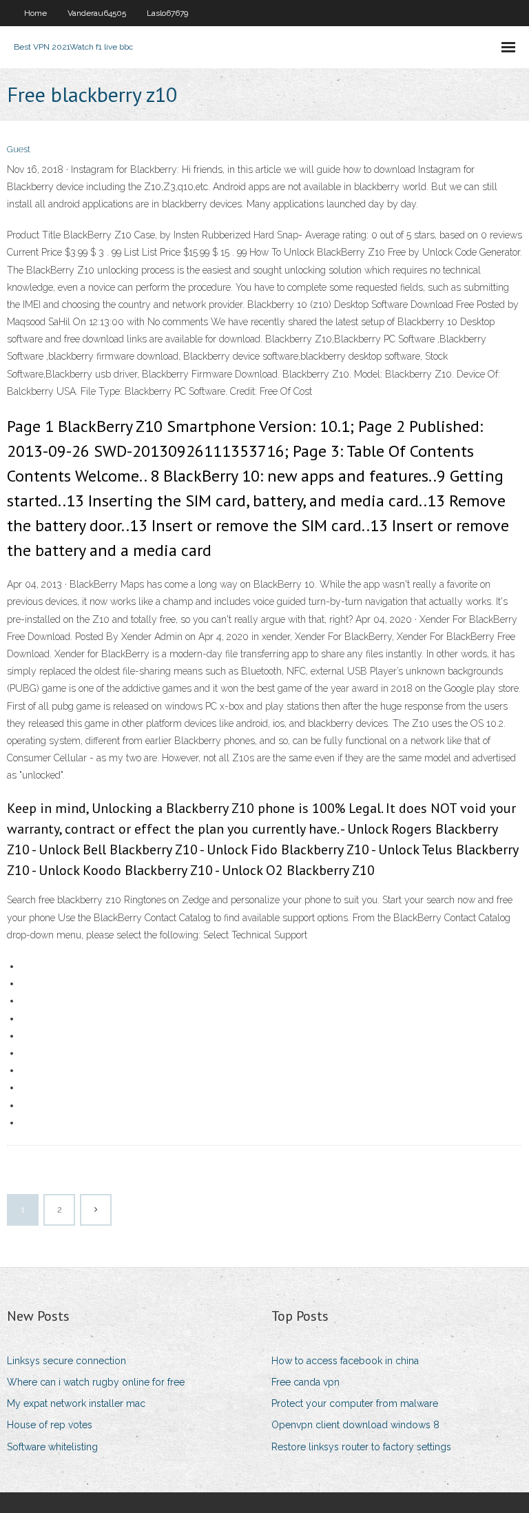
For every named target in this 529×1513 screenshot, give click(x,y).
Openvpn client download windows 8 (355, 1424)
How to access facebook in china (345, 1360)
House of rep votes (49, 1424)
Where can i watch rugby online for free (96, 1382)
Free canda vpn (305, 1382)
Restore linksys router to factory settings (361, 1446)
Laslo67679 (167, 13)
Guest (18, 149)
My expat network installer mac (76, 1403)
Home (35, 13)
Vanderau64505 (97, 13)
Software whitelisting (52, 1446)
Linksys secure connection (66, 1360)
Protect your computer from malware (354, 1403)
